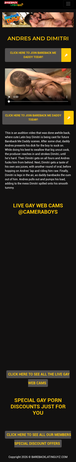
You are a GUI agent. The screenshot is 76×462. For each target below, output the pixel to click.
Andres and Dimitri (38, 38)
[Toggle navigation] (68, 3)
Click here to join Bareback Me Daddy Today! (33, 55)
